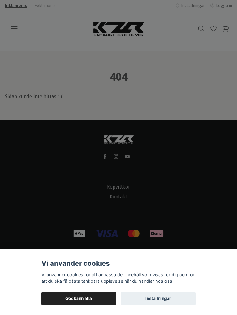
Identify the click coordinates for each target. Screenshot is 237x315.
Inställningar (158, 298)
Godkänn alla (78, 298)
